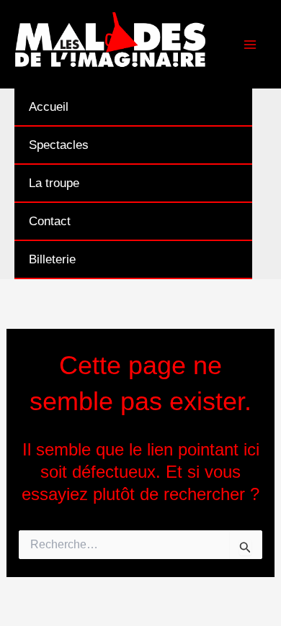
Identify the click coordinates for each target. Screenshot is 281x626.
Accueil (48, 107)
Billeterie (52, 259)
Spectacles (59, 145)
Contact (50, 221)
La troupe (54, 183)
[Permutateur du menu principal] (250, 44)
